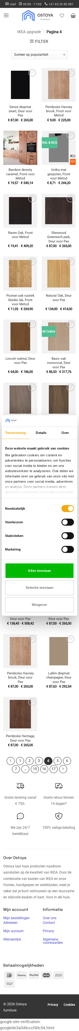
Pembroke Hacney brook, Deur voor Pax (20, 677)
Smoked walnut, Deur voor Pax (20, 617)
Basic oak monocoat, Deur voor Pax (58, 363)
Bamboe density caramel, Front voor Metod (20, 174)
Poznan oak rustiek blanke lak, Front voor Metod (20, 300)
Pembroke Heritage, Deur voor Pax (20, 738)
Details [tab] (41, 433)
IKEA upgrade (29, 32)
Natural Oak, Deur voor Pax (59, 298)
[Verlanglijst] (62, 15)
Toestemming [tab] (15, 433)
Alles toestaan (39, 570)
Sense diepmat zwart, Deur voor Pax (20, 111)
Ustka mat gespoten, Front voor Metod (58, 174)
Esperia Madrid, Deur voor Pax (58, 617)
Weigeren (39, 605)
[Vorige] (11, 761)
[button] (6, 15)
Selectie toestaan (40, 587)
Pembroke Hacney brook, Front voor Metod (58, 111)
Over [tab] (65, 433)
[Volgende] (63, 769)
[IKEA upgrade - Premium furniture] (38, 15)
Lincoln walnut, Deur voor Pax (20, 361)
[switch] (67, 522)
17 (54, 769)
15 (35, 769)
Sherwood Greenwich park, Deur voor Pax (58, 237)
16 (44, 769)
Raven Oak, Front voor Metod (20, 235)
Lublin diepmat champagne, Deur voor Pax (58, 677)
